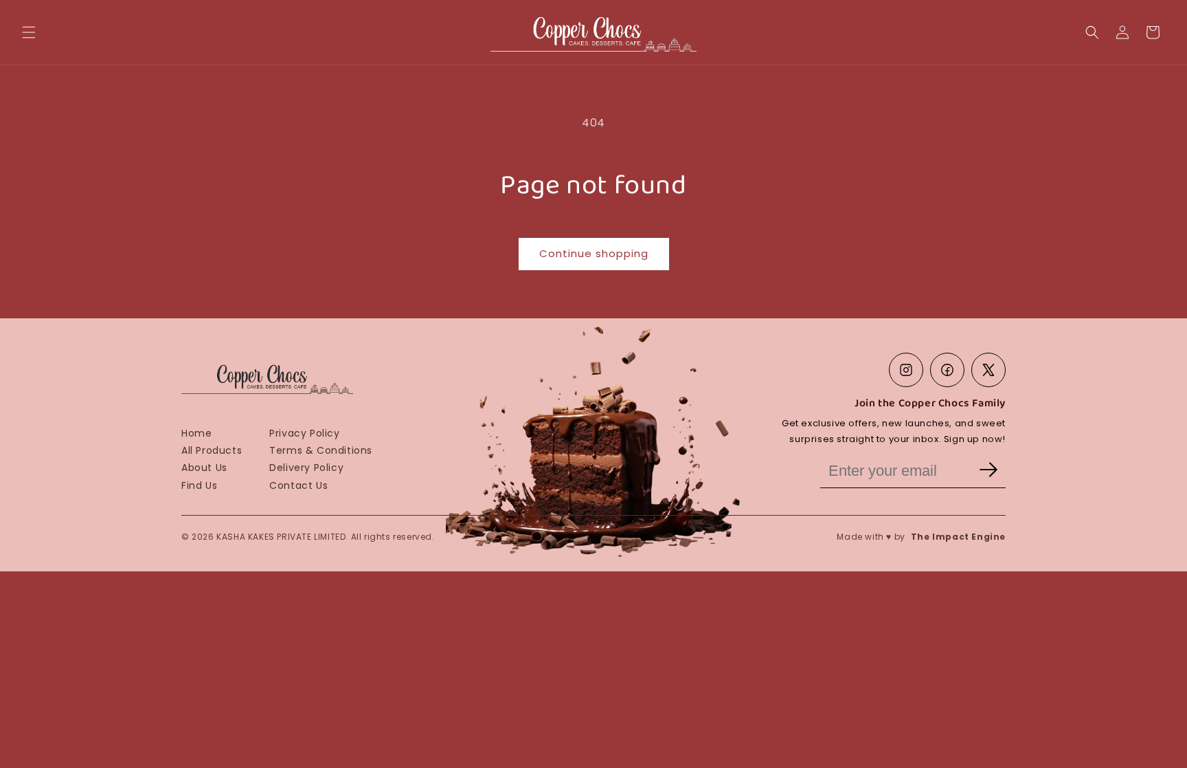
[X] (988, 370)
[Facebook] (947, 370)
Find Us (199, 485)
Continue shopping (593, 253)
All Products (211, 450)
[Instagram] (906, 370)
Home (196, 433)
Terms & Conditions (320, 450)
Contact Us (298, 485)
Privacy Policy (304, 433)
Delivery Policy (306, 467)
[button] (29, 32)
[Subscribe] (988, 471)
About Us (204, 467)
